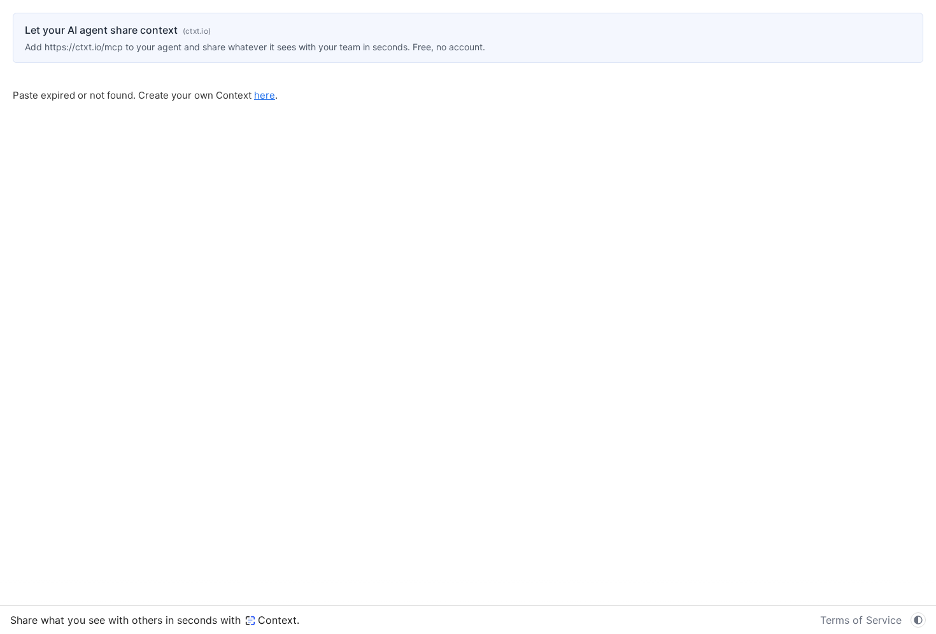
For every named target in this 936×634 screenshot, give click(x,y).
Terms (861, 620)
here (264, 95)
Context (277, 620)
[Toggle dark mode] (918, 620)
